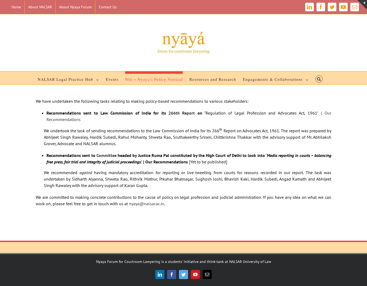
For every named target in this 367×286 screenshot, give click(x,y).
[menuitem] (16, 7)
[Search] (319, 78)
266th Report (181, 113)
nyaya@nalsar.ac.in (146, 203)
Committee (106, 155)
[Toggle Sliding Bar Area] (362, 5)
